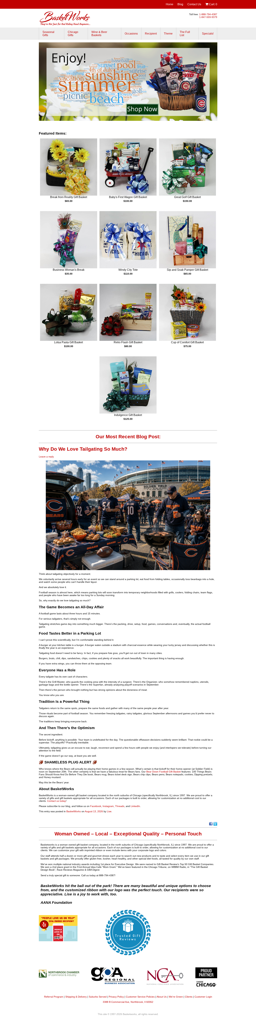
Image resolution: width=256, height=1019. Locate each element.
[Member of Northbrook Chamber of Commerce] (60, 978)
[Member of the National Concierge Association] (165, 978)
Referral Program (53, 996)
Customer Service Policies (140, 996)
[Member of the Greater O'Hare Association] (113, 978)
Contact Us (194, 4)
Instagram (108, 806)
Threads (119, 806)
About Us (162, 996)
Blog (180, 4)
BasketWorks (73, 811)
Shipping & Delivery (76, 996)
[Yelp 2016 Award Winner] (58, 940)
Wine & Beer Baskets (99, 34)
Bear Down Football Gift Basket (163, 771)
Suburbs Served (98, 996)
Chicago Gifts (73, 34)
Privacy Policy (116, 996)
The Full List (185, 34)
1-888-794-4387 (208, 14)
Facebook (95, 806)
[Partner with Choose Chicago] (206, 978)
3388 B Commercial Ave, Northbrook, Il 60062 (128, 1002)
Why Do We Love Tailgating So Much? (84, 449)
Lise (109, 811)
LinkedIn (135, 806)
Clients (188, 996)
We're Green (176, 996)
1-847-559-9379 (208, 17)
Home (169, 4)
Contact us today (56, 801)
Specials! (208, 33)
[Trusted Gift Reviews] (128, 957)
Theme (168, 33)
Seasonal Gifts (48, 34)
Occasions (131, 33)
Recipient (151, 33)
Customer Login (203, 996)
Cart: (212, 4)
